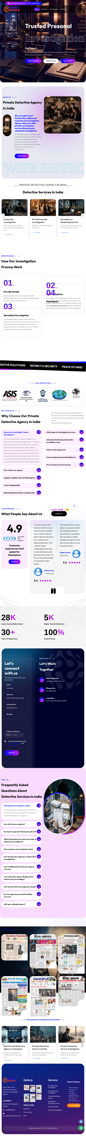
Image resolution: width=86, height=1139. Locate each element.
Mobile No (10, 694)
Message (9, 714)
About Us (44, 9)
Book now (12, 752)
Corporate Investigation (55, 1110)
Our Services (53, 9)
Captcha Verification (13, 731)
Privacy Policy (13, 745)
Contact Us (63, 9)
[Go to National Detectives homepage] (12, 9)
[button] (82, 215)
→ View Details (8, 234)
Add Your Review (74, 1105)
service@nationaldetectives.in (18, 3)
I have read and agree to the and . (17, 743)
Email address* (11, 704)
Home (37, 9)
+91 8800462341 (51, 691)
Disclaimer (26, 1109)
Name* (9, 685)
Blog (24, 1115)
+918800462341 (10, 1110)
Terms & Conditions (14, 743)
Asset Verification (53, 1106)
